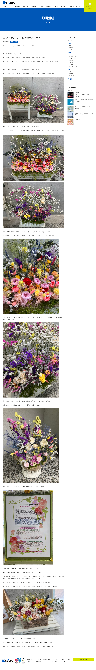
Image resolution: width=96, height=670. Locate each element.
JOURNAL (49, 6)
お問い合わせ (83, 659)
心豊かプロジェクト (74, 6)
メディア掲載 (72, 75)
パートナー (71, 81)
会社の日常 (14, 42)
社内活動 (71, 62)
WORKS (69, 43)
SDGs (70, 55)
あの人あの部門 (73, 66)
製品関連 (71, 73)
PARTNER (70, 79)
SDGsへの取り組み (60, 6)
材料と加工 (71, 47)
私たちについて (8, 6)
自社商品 (71, 49)
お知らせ (33, 6)
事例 (70, 45)
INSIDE (69, 53)
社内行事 (71, 60)
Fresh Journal (72, 58)
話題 (70, 71)
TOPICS (70, 70)
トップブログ (72, 56)
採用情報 (40, 6)
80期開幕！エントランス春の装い (83, 120)
